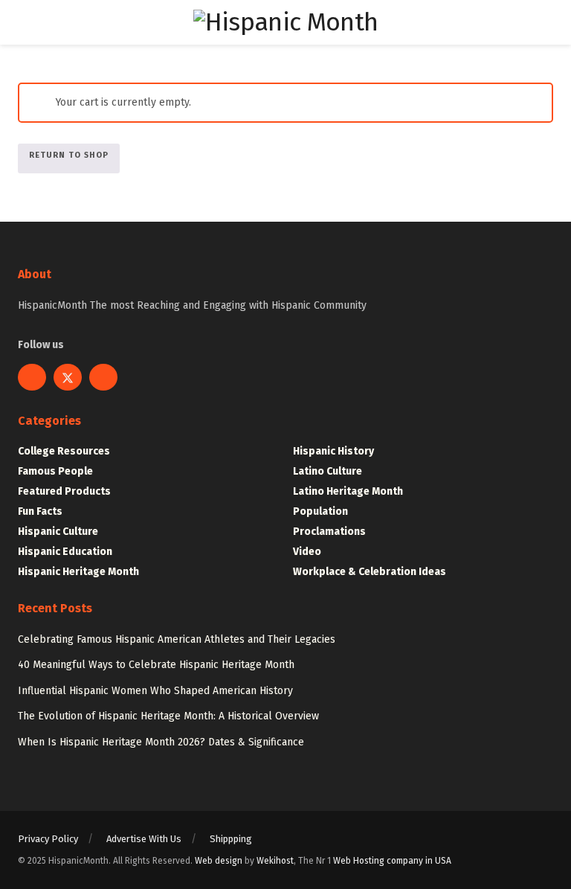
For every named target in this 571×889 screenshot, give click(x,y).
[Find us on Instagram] (103, 377)
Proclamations (329, 531)
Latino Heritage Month (348, 491)
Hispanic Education (65, 551)
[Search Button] (547, 22)
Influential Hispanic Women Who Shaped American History (155, 690)
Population (320, 511)
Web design (218, 861)
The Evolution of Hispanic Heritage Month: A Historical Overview (168, 716)
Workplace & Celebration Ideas (369, 571)
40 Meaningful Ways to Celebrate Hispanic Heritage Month (156, 664)
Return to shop (69, 155)
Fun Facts (40, 511)
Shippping (231, 838)
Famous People (55, 471)
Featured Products (64, 491)
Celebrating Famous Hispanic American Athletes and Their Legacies (176, 639)
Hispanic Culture (58, 531)
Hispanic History (333, 451)
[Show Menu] (24, 22)
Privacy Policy (48, 838)
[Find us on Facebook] (32, 377)
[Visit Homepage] (285, 22)
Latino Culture (327, 471)
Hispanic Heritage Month (78, 571)
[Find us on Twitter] (68, 377)
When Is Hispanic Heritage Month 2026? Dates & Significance (161, 742)
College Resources (64, 451)
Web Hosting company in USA (392, 861)
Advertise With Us (143, 838)
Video (307, 551)
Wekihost (275, 861)
